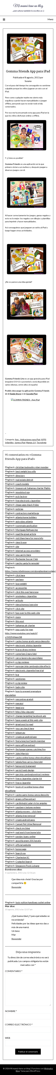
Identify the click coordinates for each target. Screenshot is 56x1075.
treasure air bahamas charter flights (33, 488)
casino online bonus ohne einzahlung (33, 757)
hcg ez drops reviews (26, 649)
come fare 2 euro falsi (26, 653)
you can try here (23, 554)
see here (20, 579)
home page (21, 849)
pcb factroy (21, 496)
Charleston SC (22, 857)
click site (20, 608)
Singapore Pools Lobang (27, 865)
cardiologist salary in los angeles (31, 803)
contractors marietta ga (27, 513)
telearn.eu (20, 732)
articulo (19, 600)
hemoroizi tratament (26, 766)
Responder (16, 887)
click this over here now (27, 592)
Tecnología (41, 442)
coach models (22, 483)
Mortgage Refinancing (27, 529)
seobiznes (20, 678)
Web (7, 1037)
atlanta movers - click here (28, 811)
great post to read (24, 724)
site (17, 546)
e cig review (21, 683)
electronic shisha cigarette (28, 645)
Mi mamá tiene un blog (28, 6)
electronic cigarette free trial (30, 670)
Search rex (21, 853)
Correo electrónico (19, 1024)
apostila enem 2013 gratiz (28, 840)
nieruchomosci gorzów (27, 604)
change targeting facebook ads (31, 715)
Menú (50, 19)
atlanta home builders (26, 517)
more (18, 617)
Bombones (11, 869)
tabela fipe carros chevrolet (29, 761)
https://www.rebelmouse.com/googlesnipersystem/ (30, 571)
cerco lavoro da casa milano (29, 657)
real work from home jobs (28, 832)
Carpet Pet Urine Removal (28, 824)
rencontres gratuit (24, 699)
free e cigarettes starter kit (29, 778)
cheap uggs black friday (27, 504)
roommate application (26, 525)
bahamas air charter (25, 625)
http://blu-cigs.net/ (25, 711)
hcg (17, 674)
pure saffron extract (25, 745)
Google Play (32, 393)
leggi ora (20, 707)
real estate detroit (24, 479)
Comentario (13, 971)
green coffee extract (26, 799)
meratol (19, 703)
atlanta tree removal (25, 815)
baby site (20, 687)
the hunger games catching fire (31, 749)
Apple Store (15, 393)
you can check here (25, 728)
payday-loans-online (25, 836)
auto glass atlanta (24, 521)
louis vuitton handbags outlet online (33, 902)
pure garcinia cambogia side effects (33, 666)
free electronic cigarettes (28, 500)
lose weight (21, 583)
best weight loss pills (26, 471)
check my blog (23, 828)
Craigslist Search (24, 861)
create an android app (26, 736)
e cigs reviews (22, 662)
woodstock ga (23, 492)
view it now (21, 542)
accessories (21, 587)
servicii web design (25, 770)
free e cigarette (23, 782)
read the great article (26, 534)
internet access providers (28, 550)
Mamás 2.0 (31, 442)
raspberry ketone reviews (28, 807)
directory (20, 475)
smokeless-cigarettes (26, 596)
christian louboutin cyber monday (32, 467)
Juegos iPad (20, 442)
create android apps (25, 819)
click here (20, 575)
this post (20, 621)
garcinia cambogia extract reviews (32, 774)
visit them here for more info (29, 538)
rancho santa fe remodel (27, 563)
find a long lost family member (30, 741)
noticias (19, 508)
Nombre (11, 1011)
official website (23, 844)
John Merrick (22, 753)
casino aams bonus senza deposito (32, 794)
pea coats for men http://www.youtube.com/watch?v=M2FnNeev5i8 (21, 633)
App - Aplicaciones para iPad (27, 439)
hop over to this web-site (28, 612)
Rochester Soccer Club (27, 559)
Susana (28, 81)
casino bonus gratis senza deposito (33, 641)
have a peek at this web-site (29, 720)
